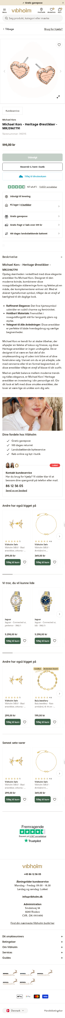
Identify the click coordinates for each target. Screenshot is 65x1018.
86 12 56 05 (14, 485)
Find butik (41, 12)
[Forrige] (4, 71)
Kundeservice (12, 110)
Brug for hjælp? (53, 29)
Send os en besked (16, 490)
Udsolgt (32, 157)
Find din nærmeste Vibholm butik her (32, 923)
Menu (4, 12)
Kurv (59, 10)
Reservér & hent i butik (32, 166)
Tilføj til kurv (13, 562)
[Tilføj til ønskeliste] (59, 45)
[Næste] (60, 71)
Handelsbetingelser (53, 1011)
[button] (32, 206)
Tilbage (9, 29)
